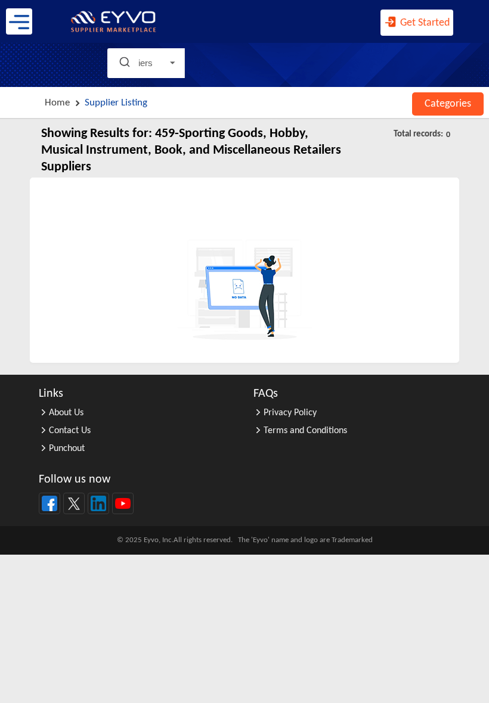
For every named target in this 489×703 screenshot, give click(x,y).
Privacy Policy (290, 413)
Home (57, 103)
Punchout (67, 448)
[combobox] (116, 63)
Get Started (424, 23)
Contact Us (70, 431)
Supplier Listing (116, 103)
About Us (66, 413)
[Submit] (126, 63)
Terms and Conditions (305, 431)
